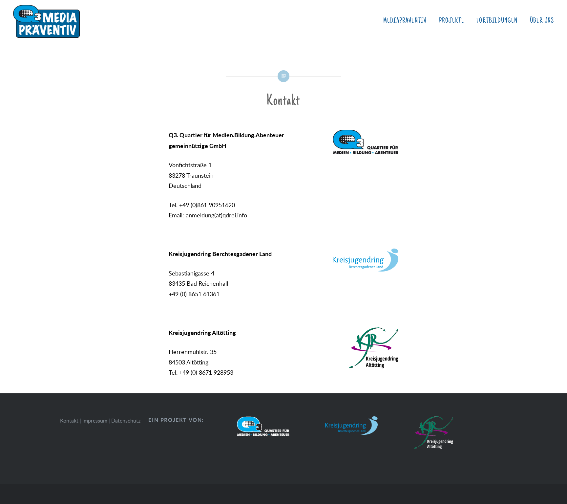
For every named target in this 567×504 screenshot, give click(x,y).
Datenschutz (125, 420)
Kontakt (69, 420)
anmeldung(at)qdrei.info (216, 215)
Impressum (94, 420)
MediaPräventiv (405, 21)
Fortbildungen (496, 21)
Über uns (542, 21)
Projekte (451, 21)
